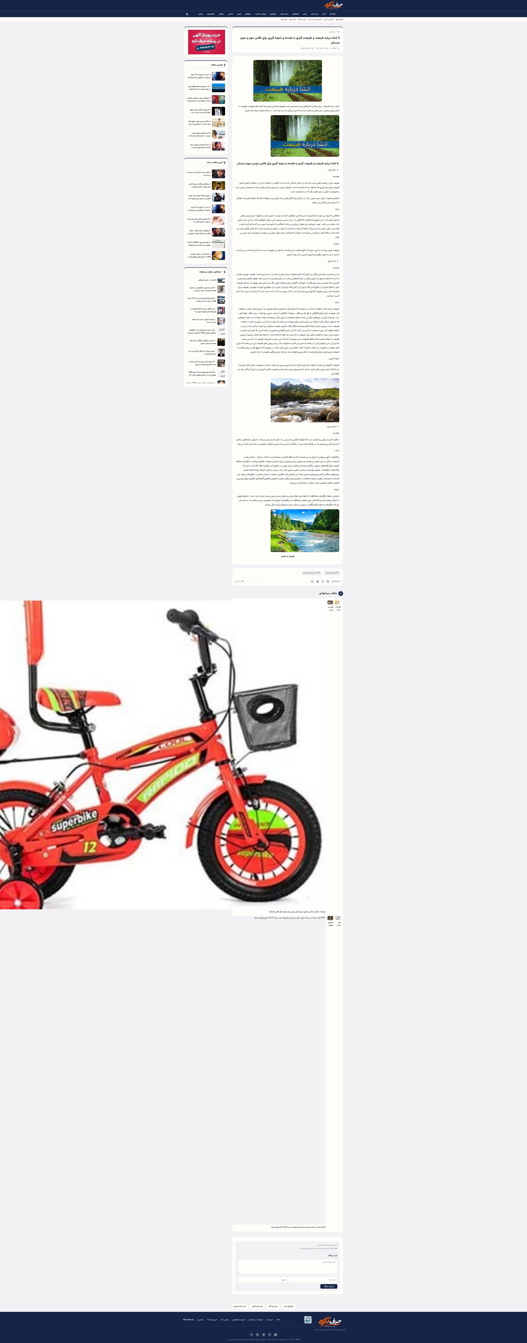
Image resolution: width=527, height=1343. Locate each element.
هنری (239, 14)
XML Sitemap (188, 1319)
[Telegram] (317, 581)
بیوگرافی (248, 14)
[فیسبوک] (251, 1334)
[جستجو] (187, 14)
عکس (305, 14)
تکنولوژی (273, 14)
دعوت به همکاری (238, 1319)
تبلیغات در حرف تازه (256, 1319)
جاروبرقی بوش (288, 1306)
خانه (338, 31)
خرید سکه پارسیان (240, 1306)
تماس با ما (225, 1319)
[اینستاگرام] (257, 1334)
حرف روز (200, 1319)
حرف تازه (333, 14)
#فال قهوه (284, 19)
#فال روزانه (292, 19)
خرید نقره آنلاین (257, 1306)
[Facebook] (323, 581)
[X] (328, 581)
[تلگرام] (263, 1334)
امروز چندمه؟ (212, 1319)
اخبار (324, 14)
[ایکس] (269, 1334)
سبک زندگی (284, 14)
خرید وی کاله (273, 1306)
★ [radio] (246, 581)
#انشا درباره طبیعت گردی (311, 572)
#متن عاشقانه (302, 19)
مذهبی (230, 14)
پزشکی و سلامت (260, 14)
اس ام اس (314, 14)
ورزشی (200, 14)
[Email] (312, 581)
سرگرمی (221, 14)
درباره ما (270, 1319)
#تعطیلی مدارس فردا (315, 19)
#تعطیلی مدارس (328, 19)
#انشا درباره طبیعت (331, 572)
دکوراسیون (211, 14)
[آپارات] (275, 1334)
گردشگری (295, 14)
